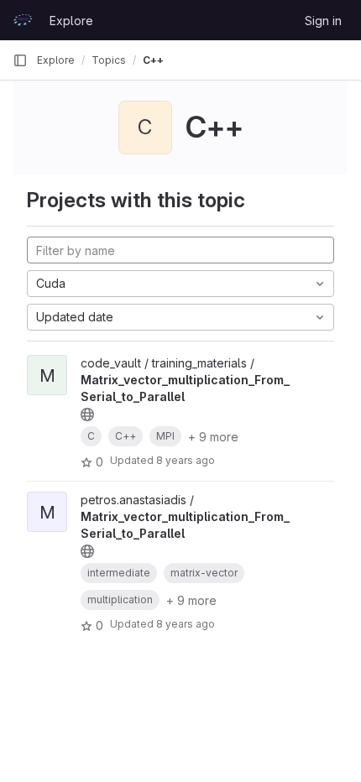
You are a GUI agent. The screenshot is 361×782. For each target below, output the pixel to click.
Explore (71, 20)
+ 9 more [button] (213, 437)
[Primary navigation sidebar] (20, 60)
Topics (109, 60)
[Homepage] (22, 20)
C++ (153, 60)
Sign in (323, 20)
